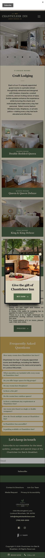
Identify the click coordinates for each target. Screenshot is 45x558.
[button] (40, 254)
